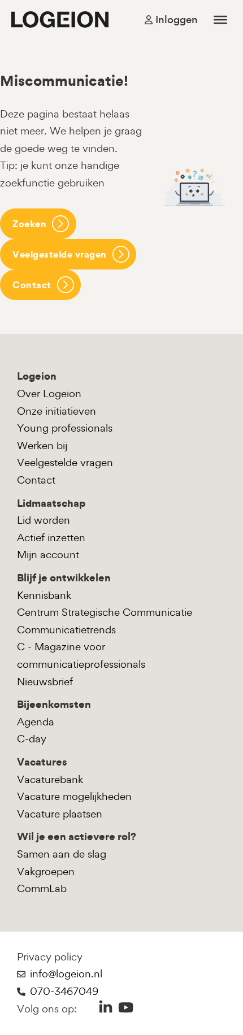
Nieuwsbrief (45, 682)
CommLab (42, 888)
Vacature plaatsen (59, 814)
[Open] (220, 19)
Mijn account (48, 554)
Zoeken (29, 224)
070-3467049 (64, 991)
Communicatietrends (66, 630)
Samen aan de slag (61, 854)
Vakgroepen (46, 871)
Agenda (35, 722)
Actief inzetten (51, 537)
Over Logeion (49, 393)
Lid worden (43, 520)
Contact (31, 285)
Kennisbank (44, 595)
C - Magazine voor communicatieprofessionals (81, 655)
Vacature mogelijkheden (74, 796)
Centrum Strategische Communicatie (104, 612)
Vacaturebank (50, 779)
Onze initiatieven (56, 411)
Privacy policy (50, 957)
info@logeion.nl (66, 974)
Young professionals (64, 428)
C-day (31, 739)
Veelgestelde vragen (59, 254)
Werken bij (42, 445)
